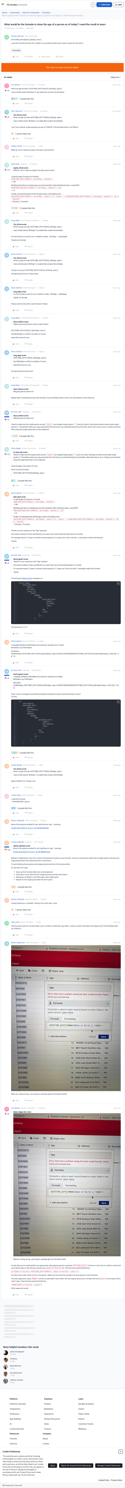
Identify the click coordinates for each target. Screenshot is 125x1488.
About (45, 1438)
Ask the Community (30, 12)
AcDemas (13, 1359)
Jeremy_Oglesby (17, 842)
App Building (15, 1419)
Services (13, 1443)
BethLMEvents (15, 1366)
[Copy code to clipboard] (118, 583)
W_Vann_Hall (16, 412)
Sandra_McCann (17, 36)
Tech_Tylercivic (17, 111)
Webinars (82, 1429)
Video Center (83, 1414)
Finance (47, 1429)
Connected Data (17, 1429)
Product (47, 1404)
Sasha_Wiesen (16, 765)
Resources (14, 1433)
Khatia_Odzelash (17, 820)
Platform (14, 1399)
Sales (46, 1424)
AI (11, 1424)
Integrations (15, 1409)
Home (4, 12)
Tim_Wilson (15, 85)
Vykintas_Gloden (16, 1380)
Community (15, 12)
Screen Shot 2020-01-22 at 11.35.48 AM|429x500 (30, 828)
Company (47, 1433)
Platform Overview (18, 1404)
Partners (13, 1438)
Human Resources (52, 1419)
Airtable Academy (86, 1404)
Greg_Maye (15, 220)
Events (81, 1409)
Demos (81, 1419)
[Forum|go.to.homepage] (17, 4)
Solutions (48, 1399)
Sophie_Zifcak (16, 146)
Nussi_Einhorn (16, 254)
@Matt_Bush (27, 578)
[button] (2, 5)
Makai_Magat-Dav (18, 942)
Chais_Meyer (16, 448)
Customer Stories (85, 1424)
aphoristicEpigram (17, 1351)
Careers (46, 1443)
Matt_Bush (15, 164)
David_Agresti (16, 493)
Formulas (46, 12)
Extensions (14, 1414)
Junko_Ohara (16, 795)
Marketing (48, 1409)
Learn (80, 1399)
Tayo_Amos (15, 922)
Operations (49, 1414)
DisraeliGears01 (16, 1373)
